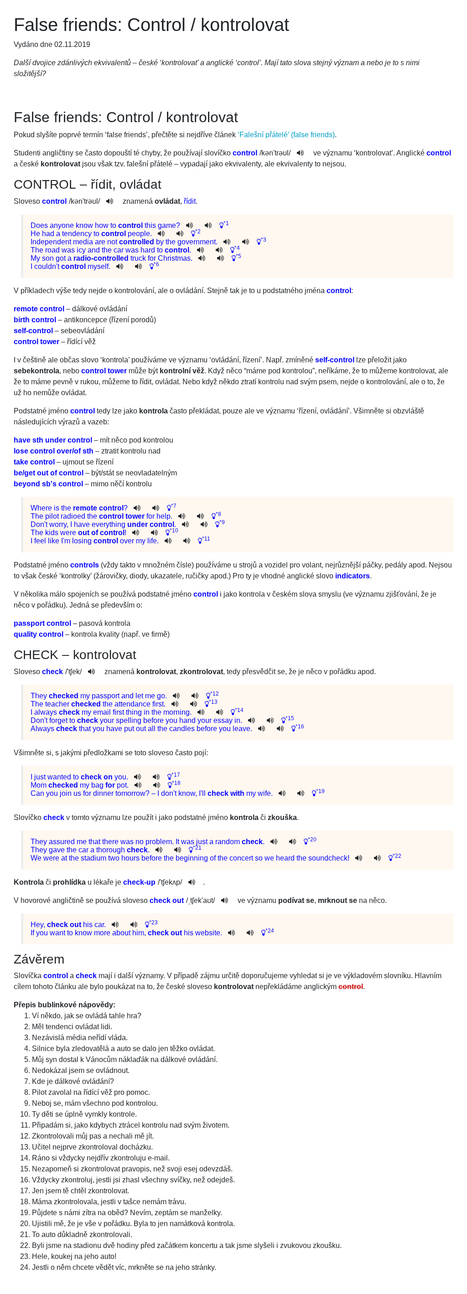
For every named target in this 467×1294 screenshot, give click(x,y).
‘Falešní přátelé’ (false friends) (286, 135)
